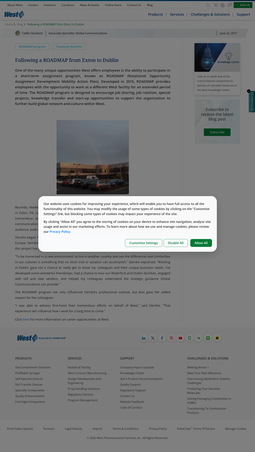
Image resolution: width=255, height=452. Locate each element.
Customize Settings (143, 243)
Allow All (201, 243)
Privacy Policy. (60, 231)
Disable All (176, 243)
